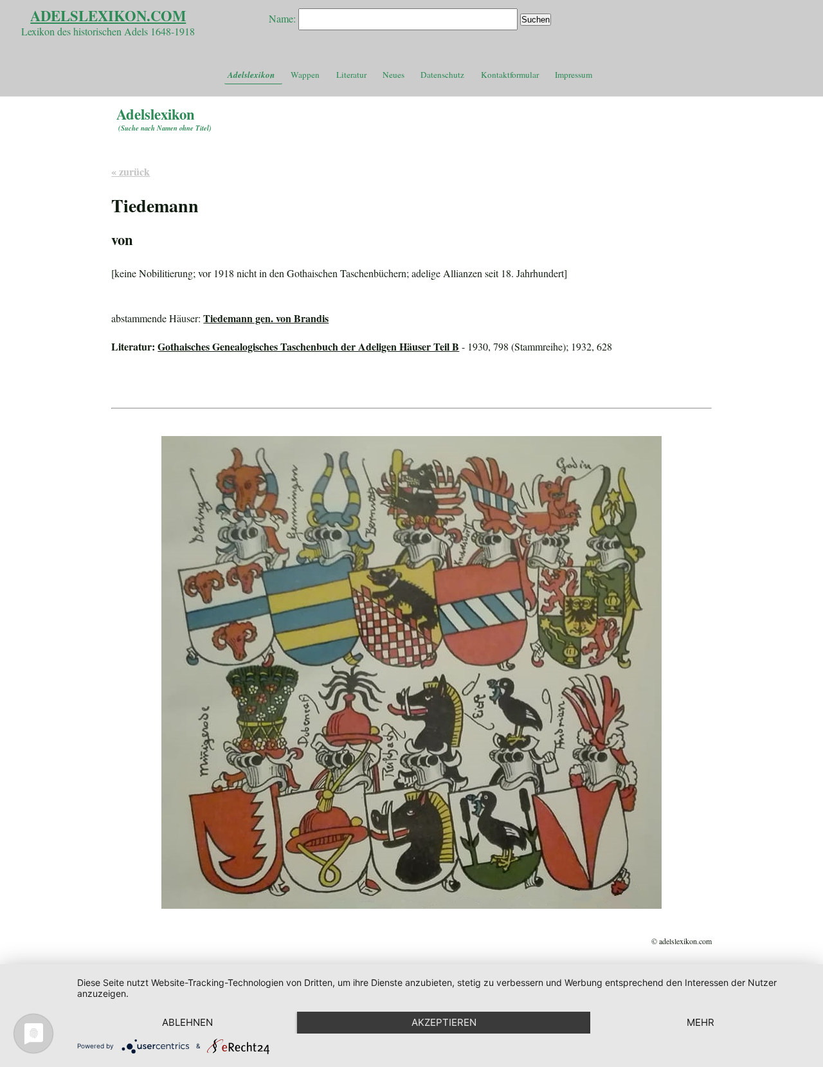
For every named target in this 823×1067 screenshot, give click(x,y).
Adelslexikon (251, 74)
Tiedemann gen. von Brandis (266, 318)
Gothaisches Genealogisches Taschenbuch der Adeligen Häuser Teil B (308, 346)
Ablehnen (187, 1022)
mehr (700, 1022)
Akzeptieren (444, 1022)
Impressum (573, 74)
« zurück (130, 171)
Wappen (305, 74)
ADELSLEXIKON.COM (108, 15)
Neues (393, 74)
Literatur (351, 74)
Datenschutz (442, 74)
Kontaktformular (510, 74)
